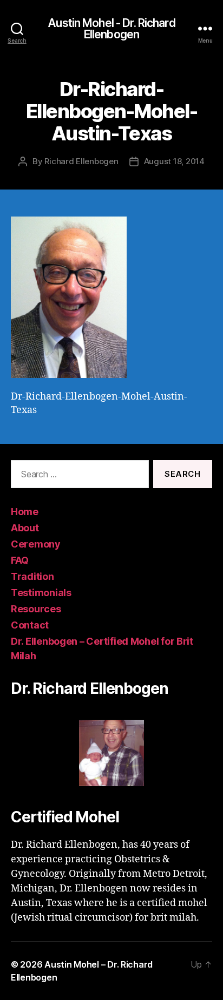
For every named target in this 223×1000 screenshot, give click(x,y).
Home (24, 511)
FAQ (20, 560)
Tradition (32, 576)
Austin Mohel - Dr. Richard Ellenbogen (111, 28)
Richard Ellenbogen (81, 161)
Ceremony (36, 544)
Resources (36, 608)
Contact (30, 625)
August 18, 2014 (174, 161)
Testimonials (41, 592)
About (25, 527)
